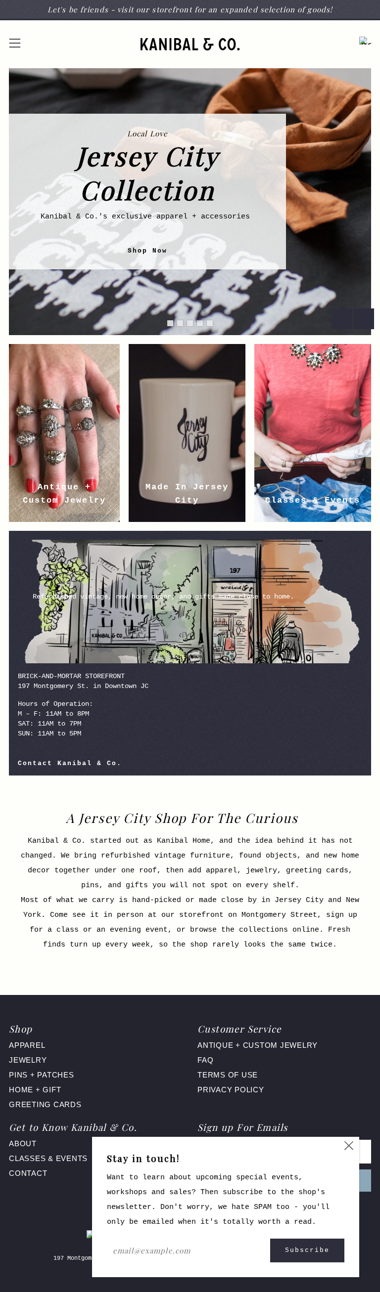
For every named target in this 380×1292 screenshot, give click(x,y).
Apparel (27, 1045)
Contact (28, 1173)
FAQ (205, 1060)
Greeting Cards (45, 1104)
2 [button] (180, 323)
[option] (190, 201)
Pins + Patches (41, 1075)
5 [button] (210, 323)
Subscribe (307, 1250)
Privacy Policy (230, 1089)
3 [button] (190, 323)
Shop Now (147, 251)
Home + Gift (35, 1089)
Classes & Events (48, 1158)
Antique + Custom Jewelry (257, 1045)
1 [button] (170, 323)
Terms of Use (227, 1075)
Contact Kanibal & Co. (70, 763)
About (23, 1143)
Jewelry (28, 1060)
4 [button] (200, 323)
